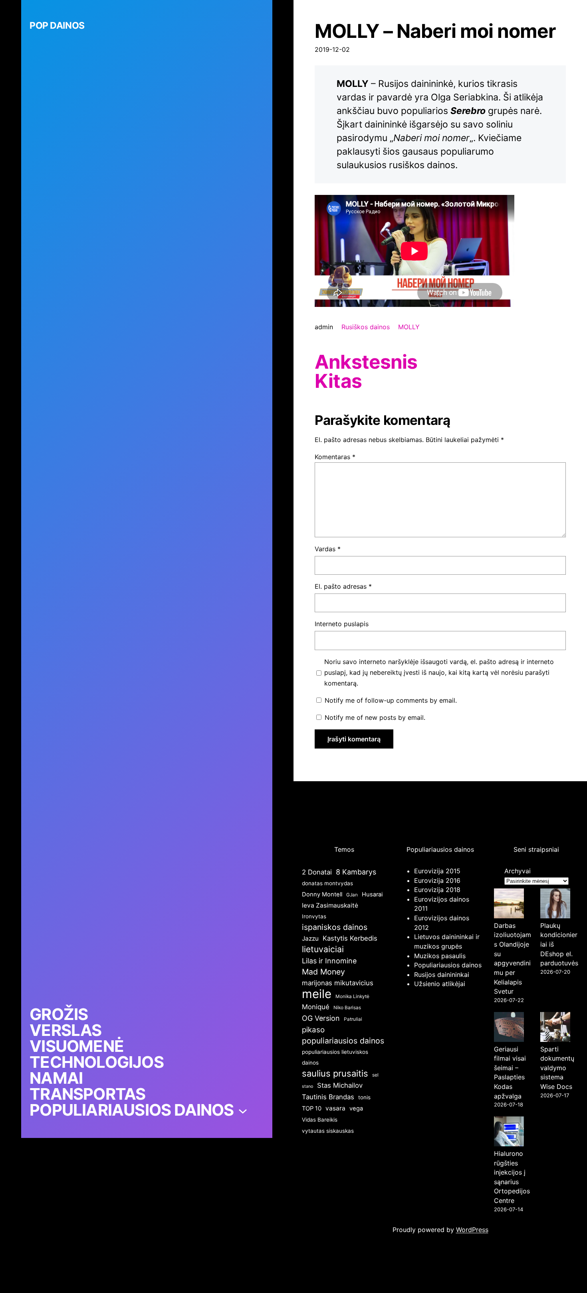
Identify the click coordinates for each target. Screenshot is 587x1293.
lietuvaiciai (323, 949)
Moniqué (315, 1007)
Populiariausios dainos (448, 965)
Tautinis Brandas (328, 1097)
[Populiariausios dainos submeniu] (243, 1110)
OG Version (321, 1018)
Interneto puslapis (342, 624)
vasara (335, 1108)
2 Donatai (317, 872)
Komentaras (335, 457)
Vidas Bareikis (319, 1119)
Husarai (372, 894)
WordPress (472, 1230)
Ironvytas (314, 916)
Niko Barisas (347, 1007)
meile (316, 993)
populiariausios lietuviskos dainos (335, 1057)
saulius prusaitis (335, 1073)
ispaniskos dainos (334, 927)
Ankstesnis (366, 361)
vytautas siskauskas (328, 1131)
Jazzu (310, 938)
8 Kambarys (356, 872)
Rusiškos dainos (365, 327)
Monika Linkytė (352, 996)
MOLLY (409, 327)
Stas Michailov (340, 1085)
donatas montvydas (327, 883)
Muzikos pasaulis (440, 956)
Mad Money (323, 972)
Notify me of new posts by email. (375, 717)
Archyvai (517, 871)
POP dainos (57, 25)
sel (375, 1075)
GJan (352, 895)
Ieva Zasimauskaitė (330, 905)
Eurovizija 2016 (437, 880)
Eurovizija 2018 (437, 890)
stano (307, 1086)
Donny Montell (322, 894)
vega (356, 1108)
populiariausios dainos (343, 1040)
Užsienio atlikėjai (439, 984)
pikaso (313, 1029)
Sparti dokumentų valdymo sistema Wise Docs (557, 1068)
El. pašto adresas (343, 586)
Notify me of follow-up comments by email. (391, 700)
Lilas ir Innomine (329, 961)
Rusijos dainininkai (441, 975)
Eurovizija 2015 (437, 871)
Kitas (338, 381)
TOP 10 (311, 1108)
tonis (364, 1097)
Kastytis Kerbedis (350, 938)
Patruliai (353, 1019)
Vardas (328, 549)
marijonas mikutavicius (337, 983)
